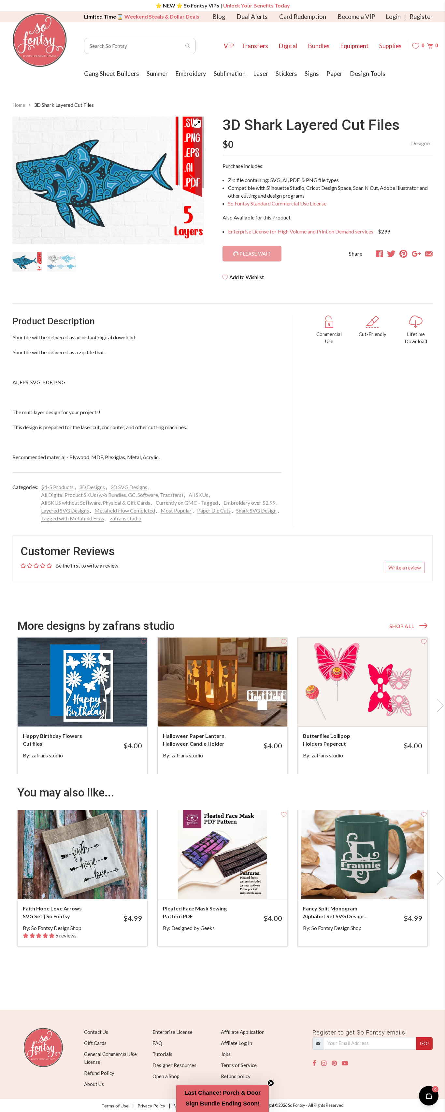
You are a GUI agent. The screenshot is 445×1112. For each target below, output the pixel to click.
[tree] (108, 262)
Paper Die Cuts (214, 510)
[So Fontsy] (39, 40)
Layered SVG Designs (65, 510)
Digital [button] (288, 45)
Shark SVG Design (256, 510)
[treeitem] (27, 262)
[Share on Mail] (429, 253)
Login (393, 16)
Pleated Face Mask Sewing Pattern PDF (195, 912)
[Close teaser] (270, 1083)
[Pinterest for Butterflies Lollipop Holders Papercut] (371, 713)
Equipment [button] (354, 45)
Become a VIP (356, 16)
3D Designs (92, 487)
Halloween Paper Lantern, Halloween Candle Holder (194, 740)
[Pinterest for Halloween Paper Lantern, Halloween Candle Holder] (231, 713)
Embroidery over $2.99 (249, 503)
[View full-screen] (197, 124)
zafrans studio (125, 518)
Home (18, 105)
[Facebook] (314, 1063)
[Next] (191, 182)
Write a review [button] (404, 567)
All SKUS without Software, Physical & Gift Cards (95, 503)
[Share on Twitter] (391, 253)
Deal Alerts (252, 16)
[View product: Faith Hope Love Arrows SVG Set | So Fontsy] (82, 854)
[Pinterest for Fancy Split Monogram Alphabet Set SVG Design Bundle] (371, 886)
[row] (222, 705)
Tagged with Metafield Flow (72, 518)
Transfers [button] (255, 45)
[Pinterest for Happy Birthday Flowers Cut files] (91, 713)
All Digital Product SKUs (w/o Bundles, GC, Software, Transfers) (112, 495)
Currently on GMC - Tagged (187, 503)
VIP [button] (229, 45)
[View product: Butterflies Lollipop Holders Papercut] (362, 682)
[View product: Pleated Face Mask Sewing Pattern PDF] (222, 854)
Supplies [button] (390, 45)
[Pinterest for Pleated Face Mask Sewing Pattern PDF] (231, 886)
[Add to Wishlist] (143, 641)
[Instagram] (323, 1063)
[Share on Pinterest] (403, 253)
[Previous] (25, 182)
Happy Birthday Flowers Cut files (52, 740)
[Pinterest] (334, 1063)
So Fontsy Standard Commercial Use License (277, 203)
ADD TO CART (120, 713)
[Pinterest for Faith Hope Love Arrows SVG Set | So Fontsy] (91, 886)
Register (421, 16)
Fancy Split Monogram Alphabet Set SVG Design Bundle (333, 912)
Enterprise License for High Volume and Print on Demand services (300, 231)
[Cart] (430, 46)
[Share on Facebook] (379, 253)
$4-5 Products (57, 487)
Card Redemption (302, 16)
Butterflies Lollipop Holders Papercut (326, 740)
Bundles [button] (319, 45)
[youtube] (345, 1063)
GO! (424, 1043)
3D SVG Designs (128, 487)
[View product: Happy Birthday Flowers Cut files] (82, 682)
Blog (218, 16)
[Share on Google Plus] (416, 253)
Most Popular (176, 510)
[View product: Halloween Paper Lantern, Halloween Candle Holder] (222, 682)
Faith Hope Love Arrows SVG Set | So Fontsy (52, 912)
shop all (401, 626)
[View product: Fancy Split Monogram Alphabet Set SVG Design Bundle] (362, 854)
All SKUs (198, 495)
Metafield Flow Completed (124, 510)
